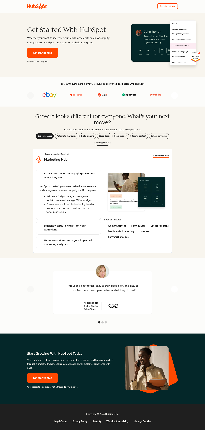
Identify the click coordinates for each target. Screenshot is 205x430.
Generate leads (45, 136)
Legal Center (60, 421)
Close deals (104, 136)
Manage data (102, 143)
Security (97, 421)
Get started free (167, 6)
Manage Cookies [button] (142, 421)
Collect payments (159, 136)
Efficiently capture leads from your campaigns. (65, 227)
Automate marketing (67, 136)
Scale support (120, 136)
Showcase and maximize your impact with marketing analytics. (69, 242)
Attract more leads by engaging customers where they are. (69, 175)
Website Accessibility (117, 421)
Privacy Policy (80, 421)
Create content (139, 136)
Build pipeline (87, 136)
